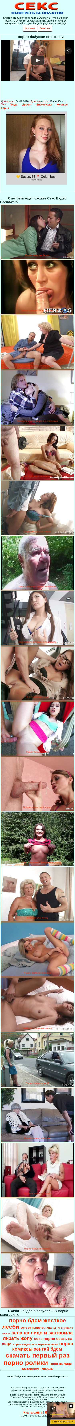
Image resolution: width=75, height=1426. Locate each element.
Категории (30, 28)
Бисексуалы (44, 104)
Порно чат (45, 28)
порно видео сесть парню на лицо (35, 1344)
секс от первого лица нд (38, 1327)
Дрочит (27, 104)
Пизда (13, 104)
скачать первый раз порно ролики (37, 1359)
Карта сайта (32, 1412)
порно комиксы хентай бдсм (42, 1346)
